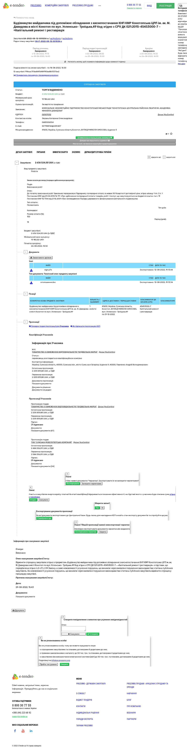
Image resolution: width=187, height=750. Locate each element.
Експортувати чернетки (86, 532)
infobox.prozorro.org (60, 660)
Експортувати (73, 484)
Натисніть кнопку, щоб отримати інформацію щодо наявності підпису (96, 62)
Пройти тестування (48, 664)
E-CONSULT (80, 693)
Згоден (33, 500)
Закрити (102, 532)
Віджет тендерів (84, 700)
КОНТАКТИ (80, 706)
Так (97, 508)
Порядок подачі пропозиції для (50, 326)
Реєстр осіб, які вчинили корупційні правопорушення (95, 144)
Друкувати (19, 610)
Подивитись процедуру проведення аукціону (37, 75)
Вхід (149, 5)
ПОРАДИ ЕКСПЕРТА (84, 719)
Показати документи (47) (42, 431)
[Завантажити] (31, 271)
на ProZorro (55, 38)
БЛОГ (129, 700)
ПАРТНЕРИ (131, 719)
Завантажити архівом (41, 258)
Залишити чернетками (91, 484)
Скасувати (43, 500)
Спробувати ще (44, 518)
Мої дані (181, 64)
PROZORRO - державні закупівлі (91, 683)
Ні (102, 508)
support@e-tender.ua (19, 716)
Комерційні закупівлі (57, 5)
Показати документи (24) (42, 466)
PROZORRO (36, 5)
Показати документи (41, 383)
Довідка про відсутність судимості (94, 141)
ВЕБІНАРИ (131, 713)
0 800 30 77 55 (134, 4)
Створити (93, 634)
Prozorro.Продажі (82, 5)
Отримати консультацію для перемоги (93, 138)
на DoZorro (68, 38)
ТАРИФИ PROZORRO (84, 725)
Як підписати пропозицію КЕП (86, 326)
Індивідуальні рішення (87, 713)
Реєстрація (165, 5)
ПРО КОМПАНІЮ (134, 706)
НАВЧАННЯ (132, 693)
